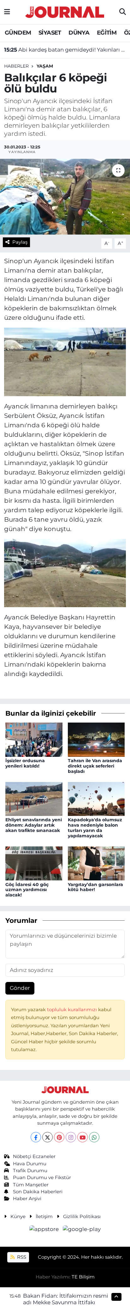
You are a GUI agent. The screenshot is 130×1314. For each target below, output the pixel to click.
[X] (47, 1137)
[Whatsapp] (94, 1137)
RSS (21, 1257)
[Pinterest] (59, 1137)
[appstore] (45, 1230)
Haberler (16, 66)
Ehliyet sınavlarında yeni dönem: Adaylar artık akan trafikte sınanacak (33, 825)
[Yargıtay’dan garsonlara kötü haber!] (96, 863)
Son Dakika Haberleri (37, 1192)
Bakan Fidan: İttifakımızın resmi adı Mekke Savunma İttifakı (65, 1299)
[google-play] (82, 1230)
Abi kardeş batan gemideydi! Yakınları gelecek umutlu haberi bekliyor (65, 50)
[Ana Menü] (7, 12)
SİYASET (49, 32)
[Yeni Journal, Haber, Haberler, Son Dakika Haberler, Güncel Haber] (64, 11)
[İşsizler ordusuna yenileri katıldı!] (33, 739)
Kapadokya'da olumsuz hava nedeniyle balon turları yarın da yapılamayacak (95, 827)
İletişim (44, 1216)
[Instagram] (71, 1137)
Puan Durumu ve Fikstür (42, 1177)
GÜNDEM (18, 32)
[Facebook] (36, 1137)
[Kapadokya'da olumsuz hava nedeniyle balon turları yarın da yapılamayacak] (96, 798)
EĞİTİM (106, 32)
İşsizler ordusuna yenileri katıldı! (25, 763)
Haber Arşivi (27, 1198)
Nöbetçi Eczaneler (34, 1156)
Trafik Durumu (30, 1170)
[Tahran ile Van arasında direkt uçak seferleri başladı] (96, 739)
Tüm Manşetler (31, 1185)
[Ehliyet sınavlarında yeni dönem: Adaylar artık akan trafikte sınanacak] (33, 798)
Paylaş (19, 242)
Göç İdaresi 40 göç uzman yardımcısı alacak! (27, 890)
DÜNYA (78, 32)
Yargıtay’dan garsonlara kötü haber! (95, 887)
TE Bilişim (83, 1277)
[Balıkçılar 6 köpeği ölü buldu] (65, 197)
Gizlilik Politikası (82, 1216)
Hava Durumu (29, 1164)
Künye (18, 1216)
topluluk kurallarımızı (72, 1009)
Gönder (20, 988)
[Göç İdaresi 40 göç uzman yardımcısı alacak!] (33, 863)
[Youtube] (82, 1137)
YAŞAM (45, 66)
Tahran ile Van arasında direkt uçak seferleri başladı (95, 766)
